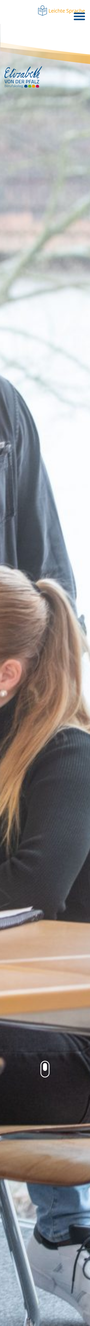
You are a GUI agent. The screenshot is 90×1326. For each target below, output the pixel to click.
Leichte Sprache (66, 10)
